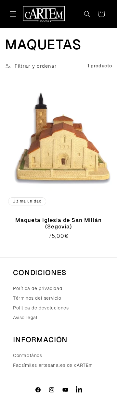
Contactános (27, 355)
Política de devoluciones (41, 307)
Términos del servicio (37, 298)
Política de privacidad (37, 288)
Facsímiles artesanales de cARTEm (53, 365)
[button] (13, 14)
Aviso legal (25, 317)
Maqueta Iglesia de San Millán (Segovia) (58, 223)
